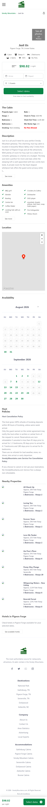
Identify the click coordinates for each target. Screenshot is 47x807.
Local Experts (23, 737)
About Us (23, 719)
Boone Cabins (23, 775)
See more (8, 176)
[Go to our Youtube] (26, 669)
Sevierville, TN (23, 698)
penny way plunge (31, 567)
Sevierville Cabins (23, 762)
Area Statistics (23, 728)
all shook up (28, 487)
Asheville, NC (23, 707)
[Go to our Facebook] (12, 669)
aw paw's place (29, 551)
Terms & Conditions (23, 794)
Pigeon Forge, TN (23, 694)
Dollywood (23, 702)
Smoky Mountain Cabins (23, 758)
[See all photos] (17, 28)
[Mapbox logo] (8, 288)
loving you (28, 503)
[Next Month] (38, 307)
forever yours (29, 519)
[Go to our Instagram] (32, 669)
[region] (23, 261)
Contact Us (23, 724)
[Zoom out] (42, 239)
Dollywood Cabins (23, 766)
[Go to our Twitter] (19, 669)
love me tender (30, 535)
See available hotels (12, 631)
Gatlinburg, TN (24, 690)
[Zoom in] (42, 235)
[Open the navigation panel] (4, 4)
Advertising (23, 732)
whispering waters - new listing (34, 584)
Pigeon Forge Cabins (23, 753)
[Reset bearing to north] (42, 242)
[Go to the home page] (21, 4)
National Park (23, 685)
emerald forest (29, 599)
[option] (5, 352)
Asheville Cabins (23, 771)
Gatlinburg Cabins (23, 749)
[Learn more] (12, 492)
